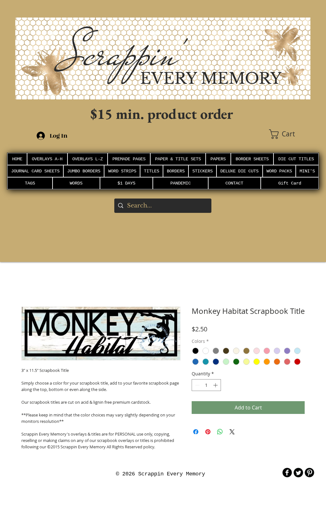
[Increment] (216, 385)
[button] (289, 134)
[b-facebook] (287, 472)
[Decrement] (197, 385)
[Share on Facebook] (196, 432)
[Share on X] (232, 432)
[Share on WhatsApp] (220, 432)
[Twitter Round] (298, 472)
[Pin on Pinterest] (208, 432)
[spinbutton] (206, 385)
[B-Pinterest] (309, 472)
